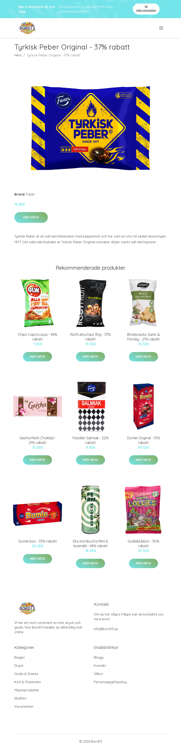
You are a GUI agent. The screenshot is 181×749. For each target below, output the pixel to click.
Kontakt (100, 665)
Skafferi (20, 698)
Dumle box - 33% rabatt (38, 541)
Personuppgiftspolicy (110, 682)
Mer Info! (31, 217)
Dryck (18, 665)
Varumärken (23, 706)
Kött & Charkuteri (27, 682)
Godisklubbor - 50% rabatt (143, 543)
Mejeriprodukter (26, 690)
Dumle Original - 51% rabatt (143, 440)
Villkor (98, 674)
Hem (17, 55)
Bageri (19, 657)
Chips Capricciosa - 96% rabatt (37, 336)
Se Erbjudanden (146, 8)
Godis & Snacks (26, 674)
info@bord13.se (106, 629)
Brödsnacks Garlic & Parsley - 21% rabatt (143, 336)
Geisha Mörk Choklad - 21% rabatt (37, 440)
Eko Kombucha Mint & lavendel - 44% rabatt (90, 543)
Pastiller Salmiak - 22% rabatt (91, 440)
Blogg (98, 657)
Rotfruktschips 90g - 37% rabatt (90, 336)
